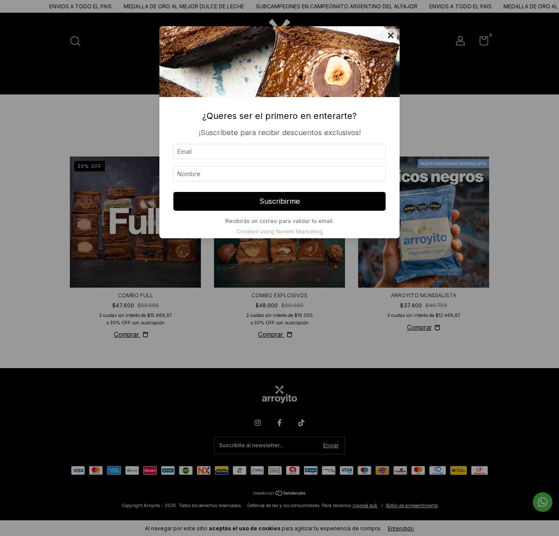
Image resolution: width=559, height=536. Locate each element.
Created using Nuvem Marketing (280, 231)
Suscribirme (279, 201)
